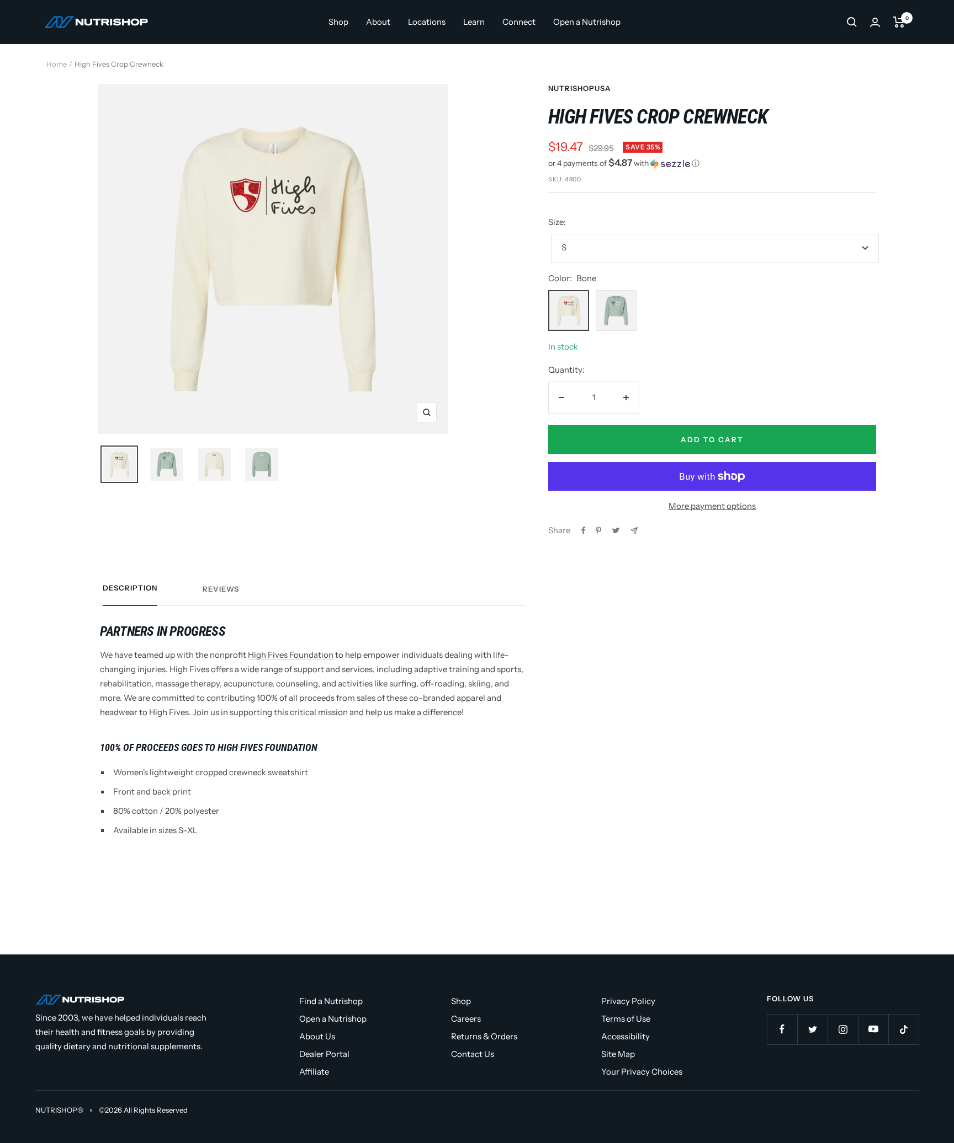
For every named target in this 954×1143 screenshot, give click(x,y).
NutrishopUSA (579, 88)
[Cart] (899, 22)
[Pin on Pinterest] (598, 530)
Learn (474, 22)
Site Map (618, 1054)
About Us (317, 1036)
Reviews (221, 588)
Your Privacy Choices (641, 1071)
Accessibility (625, 1036)
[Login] (875, 22)
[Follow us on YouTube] (873, 1029)
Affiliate (314, 1071)
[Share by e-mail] (634, 530)
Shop (338, 22)
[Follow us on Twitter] (812, 1029)
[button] (712, 163)
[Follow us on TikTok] (903, 1029)
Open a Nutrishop (587, 22)
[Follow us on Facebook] (782, 1029)
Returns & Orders (484, 1036)
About (378, 22)
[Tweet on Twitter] (616, 530)
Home (56, 64)
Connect (519, 22)
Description (130, 587)
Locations (427, 22)
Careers (466, 1018)
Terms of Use (625, 1018)
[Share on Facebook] (583, 530)
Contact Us (472, 1054)
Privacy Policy (628, 1001)
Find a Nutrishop (331, 1001)
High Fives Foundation (290, 655)
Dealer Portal (324, 1054)
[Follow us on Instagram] (843, 1029)
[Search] (852, 22)
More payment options (712, 506)
